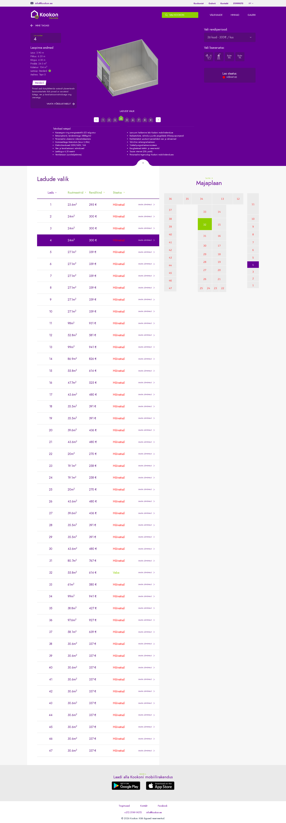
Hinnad (235, 15)
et (250, 3)
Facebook (162, 805)
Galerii (212, 3)
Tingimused (124, 805)
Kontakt (224, 3)
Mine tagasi (42, 25)
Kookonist (199, 3)
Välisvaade (216, 15)
